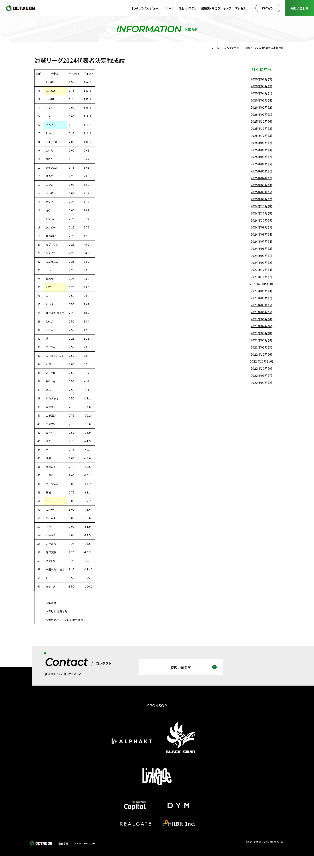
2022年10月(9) (261, 368)
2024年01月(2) (261, 262)
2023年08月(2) (261, 298)
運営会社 (63, 843)
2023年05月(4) (261, 319)
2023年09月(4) (261, 290)
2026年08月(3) (261, 79)
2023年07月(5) (261, 305)
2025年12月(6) (261, 121)
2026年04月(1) (261, 93)
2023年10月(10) (261, 284)
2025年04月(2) (261, 178)
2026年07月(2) (261, 86)
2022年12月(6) (261, 354)
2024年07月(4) (261, 241)
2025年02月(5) (261, 192)
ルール (169, 8)
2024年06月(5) (261, 248)
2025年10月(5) (261, 135)
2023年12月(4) (261, 269)
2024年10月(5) (261, 220)
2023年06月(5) (261, 312)
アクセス (240, 8)
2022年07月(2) (261, 382)
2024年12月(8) (261, 206)
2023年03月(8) (261, 333)
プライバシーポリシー (83, 843)
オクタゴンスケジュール (146, 8)
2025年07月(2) (261, 156)
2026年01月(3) (261, 114)
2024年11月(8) (261, 213)
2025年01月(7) (261, 199)
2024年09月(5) (261, 227)
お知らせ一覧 (231, 47)
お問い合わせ (299, 8)
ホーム (215, 47)
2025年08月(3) (261, 150)
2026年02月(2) (261, 107)
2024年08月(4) (261, 234)
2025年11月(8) (261, 128)
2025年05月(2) (261, 171)
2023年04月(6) (261, 326)
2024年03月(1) (261, 255)
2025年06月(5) (261, 164)
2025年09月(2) (261, 142)
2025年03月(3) (261, 185)
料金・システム (187, 8)
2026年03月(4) (261, 100)
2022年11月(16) (261, 361)
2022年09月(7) (261, 375)
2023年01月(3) (261, 347)
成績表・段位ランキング (216, 8)
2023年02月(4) (261, 340)
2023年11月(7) (261, 276)
